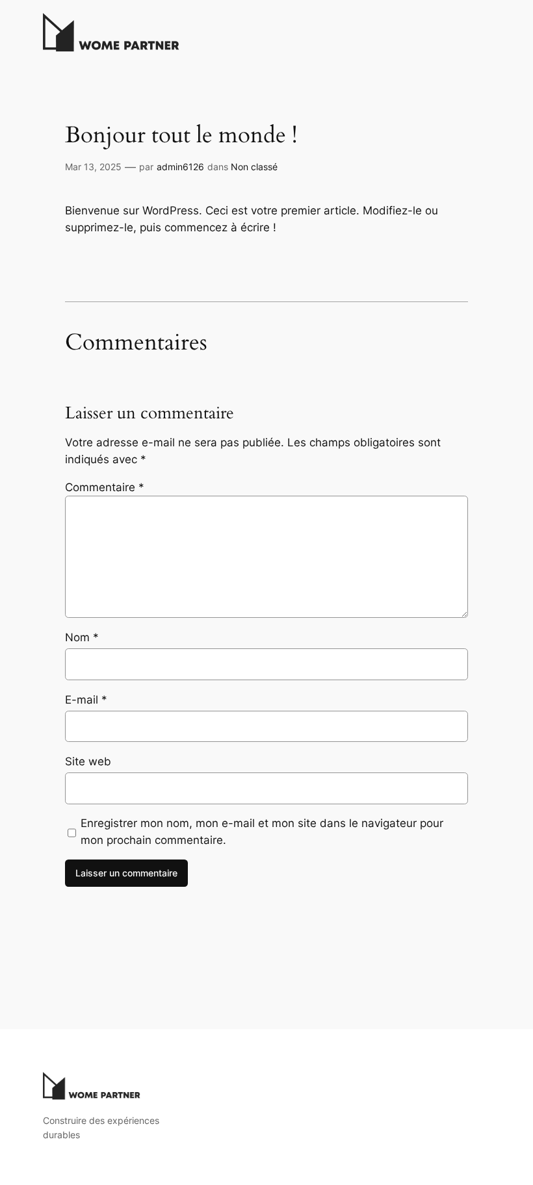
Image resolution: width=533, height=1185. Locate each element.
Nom (82, 637)
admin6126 (180, 166)
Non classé (254, 166)
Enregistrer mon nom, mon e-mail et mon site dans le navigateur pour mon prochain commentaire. (262, 832)
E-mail (86, 699)
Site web (88, 761)
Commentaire (104, 487)
